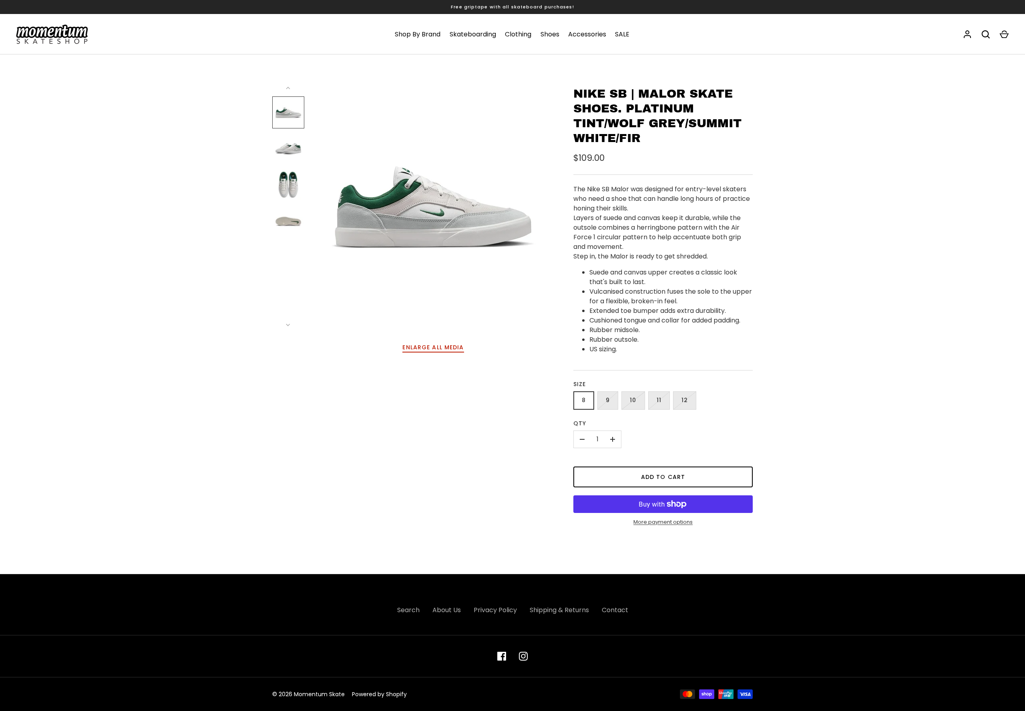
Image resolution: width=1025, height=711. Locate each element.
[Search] (986, 34)
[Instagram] (523, 656)
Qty (579, 423)
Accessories (587, 34)
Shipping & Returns (559, 610)
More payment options (663, 522)
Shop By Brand (417, 34)
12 (684, 400)
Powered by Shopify (379, 694)
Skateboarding (473, 34)
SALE (622, 34)
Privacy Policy (495, 610)
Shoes (550, 34)
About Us (446, 610)
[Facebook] (501, 656)
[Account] (967, 34)
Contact (615, 610)
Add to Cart (663, 477)
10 (633, 400)
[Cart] (1004, 34)
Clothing (518, 34)
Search (408, 610)
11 (659, 400)
